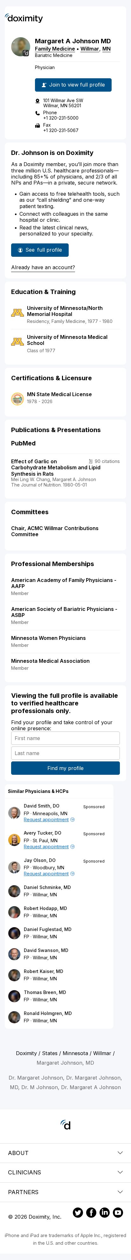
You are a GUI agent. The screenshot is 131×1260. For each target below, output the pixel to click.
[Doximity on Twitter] (78, 1213)
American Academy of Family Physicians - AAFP (63, 583)
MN (106, 49)
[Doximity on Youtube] (118, 1213)
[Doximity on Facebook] (91, 1213)
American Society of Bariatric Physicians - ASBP (64, 612)
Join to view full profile (77, 84)
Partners (23, 1192)
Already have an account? (43, 267)
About (18, 1153)
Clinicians (24, 1172)
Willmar (89, 49)
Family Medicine (55, 49)
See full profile (45, 252)
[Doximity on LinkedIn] (105, 1213)
